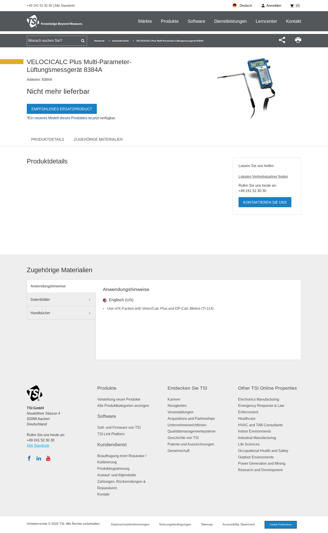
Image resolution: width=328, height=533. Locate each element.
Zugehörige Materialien (98, 139)
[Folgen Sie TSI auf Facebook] (29, 458)
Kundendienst (112, 444)
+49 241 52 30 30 (40, 5)
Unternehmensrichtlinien (187, 425)
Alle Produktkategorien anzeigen (123, 406)
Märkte (145, 21)
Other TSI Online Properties (267, 388)
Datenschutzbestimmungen (130, 524)
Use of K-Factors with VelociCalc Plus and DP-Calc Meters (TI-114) (160, 308)
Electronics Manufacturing (258, 399)
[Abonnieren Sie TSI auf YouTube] (48, 458)
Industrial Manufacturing (257, 438)
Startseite (99, 41)
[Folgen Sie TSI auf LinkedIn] (38, 458)
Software (196, 21)
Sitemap (207, 524)
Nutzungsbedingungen (175, 524)
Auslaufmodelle (120, 41)
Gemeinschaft (178, 451)
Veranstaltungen (180, 412)
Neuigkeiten (177, 406)
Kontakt (293, 21)
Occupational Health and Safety (263, 451)
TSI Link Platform (111, 434)
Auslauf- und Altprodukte (116, 475)
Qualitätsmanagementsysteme (192, 431)
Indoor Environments (254, 431)
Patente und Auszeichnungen (191, 444)
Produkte (170, 21)
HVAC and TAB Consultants (260, 425)
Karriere (174, 399)
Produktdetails (47, 139)
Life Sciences (248, 444)
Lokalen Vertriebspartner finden (263, 176)
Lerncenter (266, 21)
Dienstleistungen (230, 21)
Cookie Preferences (281, 524)
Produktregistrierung (113, 468)
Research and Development (260, 470)
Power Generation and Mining (261, 463)
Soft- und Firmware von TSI (119, 427)
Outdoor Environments (256, 457)
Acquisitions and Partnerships (191, 418)
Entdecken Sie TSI (187, 388)
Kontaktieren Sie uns (265, 202)
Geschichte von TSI (183, 438)
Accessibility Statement (238, 524)
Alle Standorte (64, 5)
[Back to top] (322, 527)
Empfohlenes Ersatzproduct (61, 109)
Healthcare (246, 418)
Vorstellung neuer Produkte (118, 399)
